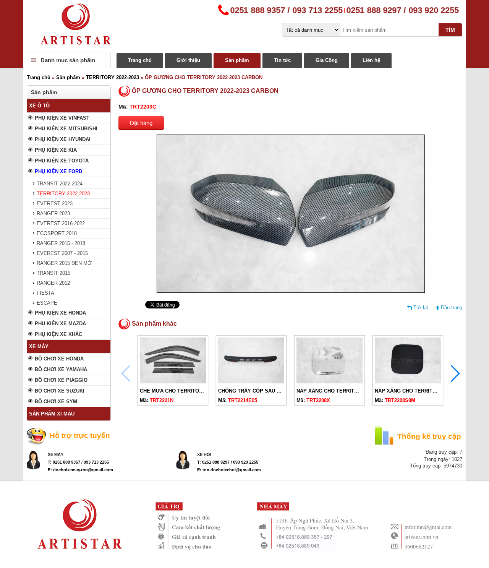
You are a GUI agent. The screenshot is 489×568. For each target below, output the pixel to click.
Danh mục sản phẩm (67, 60)
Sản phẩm (237, 60)
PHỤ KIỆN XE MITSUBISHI (66, 128)
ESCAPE (47, 303)
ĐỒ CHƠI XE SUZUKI (59, 391)
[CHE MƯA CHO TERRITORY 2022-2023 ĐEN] (173, 382)
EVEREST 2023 (55, 203)
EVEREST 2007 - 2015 (62, 253)
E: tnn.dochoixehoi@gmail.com (229, 469)
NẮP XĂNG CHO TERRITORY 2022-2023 (342, 391)
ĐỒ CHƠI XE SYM (56, 401)
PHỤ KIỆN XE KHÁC (58, 334)
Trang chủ (140, 60)
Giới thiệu (188, 60)
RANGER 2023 (53, 213)
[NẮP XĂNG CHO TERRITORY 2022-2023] (329, 382)
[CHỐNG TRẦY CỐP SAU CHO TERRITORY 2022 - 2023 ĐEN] (251, 382)
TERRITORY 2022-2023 (112, 77)
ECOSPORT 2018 (57, 233)
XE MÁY (39, 346)
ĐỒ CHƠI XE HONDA (59, 359)
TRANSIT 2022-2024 (60, 184)
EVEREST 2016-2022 (61, 223)
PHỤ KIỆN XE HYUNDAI (63, 139)
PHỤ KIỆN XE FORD (58, 171)
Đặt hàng (141, 123)
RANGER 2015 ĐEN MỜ (64, 263)
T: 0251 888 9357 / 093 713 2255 (78, 462)
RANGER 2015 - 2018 (61, 243)
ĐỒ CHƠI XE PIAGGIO (61, 380)
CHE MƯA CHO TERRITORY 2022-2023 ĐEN (191, 391)
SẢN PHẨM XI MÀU (51, 414)
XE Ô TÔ (39, 106)
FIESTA (45, 293)
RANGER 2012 (53, 283)
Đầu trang (451, 307)
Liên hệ (371, 60)
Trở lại (420, 307)
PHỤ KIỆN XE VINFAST (62, 118)
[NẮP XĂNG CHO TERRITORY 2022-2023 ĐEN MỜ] (408, 382)
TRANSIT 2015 (53, 273)
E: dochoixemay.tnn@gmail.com (80, 469)
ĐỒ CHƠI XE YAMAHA (61, 369)
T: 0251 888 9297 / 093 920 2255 (227, 462)
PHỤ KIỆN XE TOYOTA (62, 161)
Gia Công (327, 60)
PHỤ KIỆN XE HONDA (60, 313)
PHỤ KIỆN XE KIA (56, 150)
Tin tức (282, 60)
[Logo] (244, 26)
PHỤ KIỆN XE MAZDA (60, 323)
